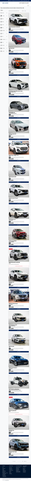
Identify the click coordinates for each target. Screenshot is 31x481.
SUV (3, 467)
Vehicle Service (18, 467)
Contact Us (24, 470)
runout (3, 470)
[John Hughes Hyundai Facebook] (28, 0)
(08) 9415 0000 (25, 0)
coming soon (4, 476)
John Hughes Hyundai (24, 2)
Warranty (17, 470)
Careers (24, 469)
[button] (28, 5)
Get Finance (18, 32)
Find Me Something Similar (18, 414)
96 (22, 461)
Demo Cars (10, 468)
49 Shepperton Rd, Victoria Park (16, 0)
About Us (24, 468)
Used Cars (10, 469)
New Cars (10, 467)
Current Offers (11, 470)
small (3, 469)
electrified (3, 468)
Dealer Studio (7, 480)
